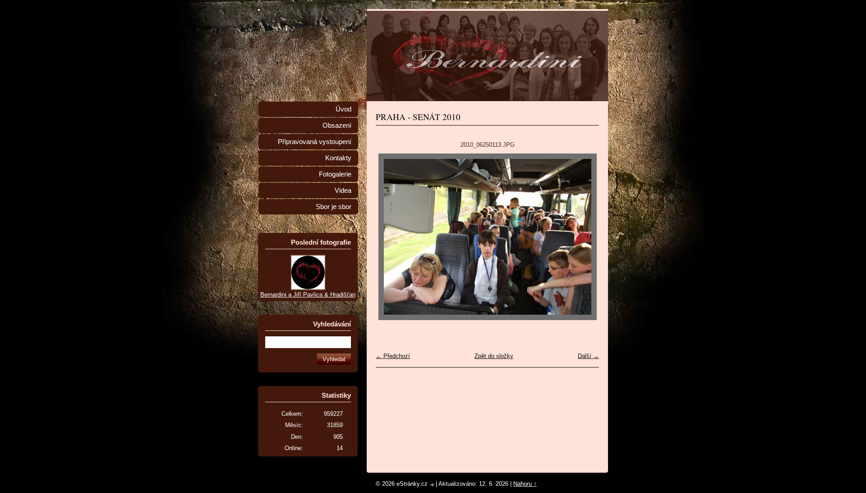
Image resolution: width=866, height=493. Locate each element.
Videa (343, 190)
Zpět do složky (493, 356)
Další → (588, 356)
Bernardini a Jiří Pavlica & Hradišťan (307, 294)
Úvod (343, 109)
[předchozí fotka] (390, 236)
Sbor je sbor (333, 206)
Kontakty (338, 158)
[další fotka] (584, 236)
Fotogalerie (335, 174)
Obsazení (336, 125)
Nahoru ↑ (525, 483)
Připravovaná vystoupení (314, 141)
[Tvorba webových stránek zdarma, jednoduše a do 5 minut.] (432, 485)
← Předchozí (393, 356)
